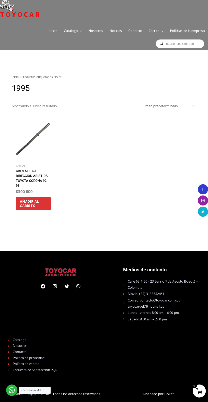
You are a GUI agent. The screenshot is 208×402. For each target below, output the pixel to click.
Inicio (15, 77)
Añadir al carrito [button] (29, 203)
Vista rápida (33, 157)
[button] (73, 30)
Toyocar (20, 14)
